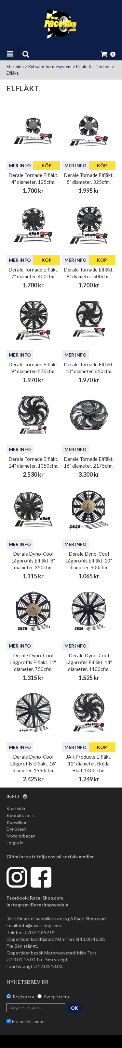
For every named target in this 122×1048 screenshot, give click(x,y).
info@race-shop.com (40, 925)
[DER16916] (33, 712)
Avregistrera (56, 996)
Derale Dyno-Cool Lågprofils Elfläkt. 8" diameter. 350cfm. (33, 560)
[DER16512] (89, 712)
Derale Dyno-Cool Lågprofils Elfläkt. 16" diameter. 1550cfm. (33, 763)
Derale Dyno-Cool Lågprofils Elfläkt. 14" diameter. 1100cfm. (88, 662)
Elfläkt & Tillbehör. (93, 66)
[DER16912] (33, 611)
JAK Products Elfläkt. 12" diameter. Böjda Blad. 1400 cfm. (88, 763)
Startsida (15, 66)
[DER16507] (33, 225)
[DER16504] (33, 130)
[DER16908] (33, 509)
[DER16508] (89, 225)
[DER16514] (33, 415)
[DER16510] (89, 320)
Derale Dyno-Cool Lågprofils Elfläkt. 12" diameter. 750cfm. (33, 662)
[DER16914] (89, 611)
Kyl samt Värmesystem (50, 66)
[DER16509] (33, 320)
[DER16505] (89, 130)
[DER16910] (89, 509)
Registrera (23, 996)
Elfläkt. (13, 73)
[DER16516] (89, 415)
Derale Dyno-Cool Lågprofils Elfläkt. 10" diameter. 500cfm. (88, 560)
